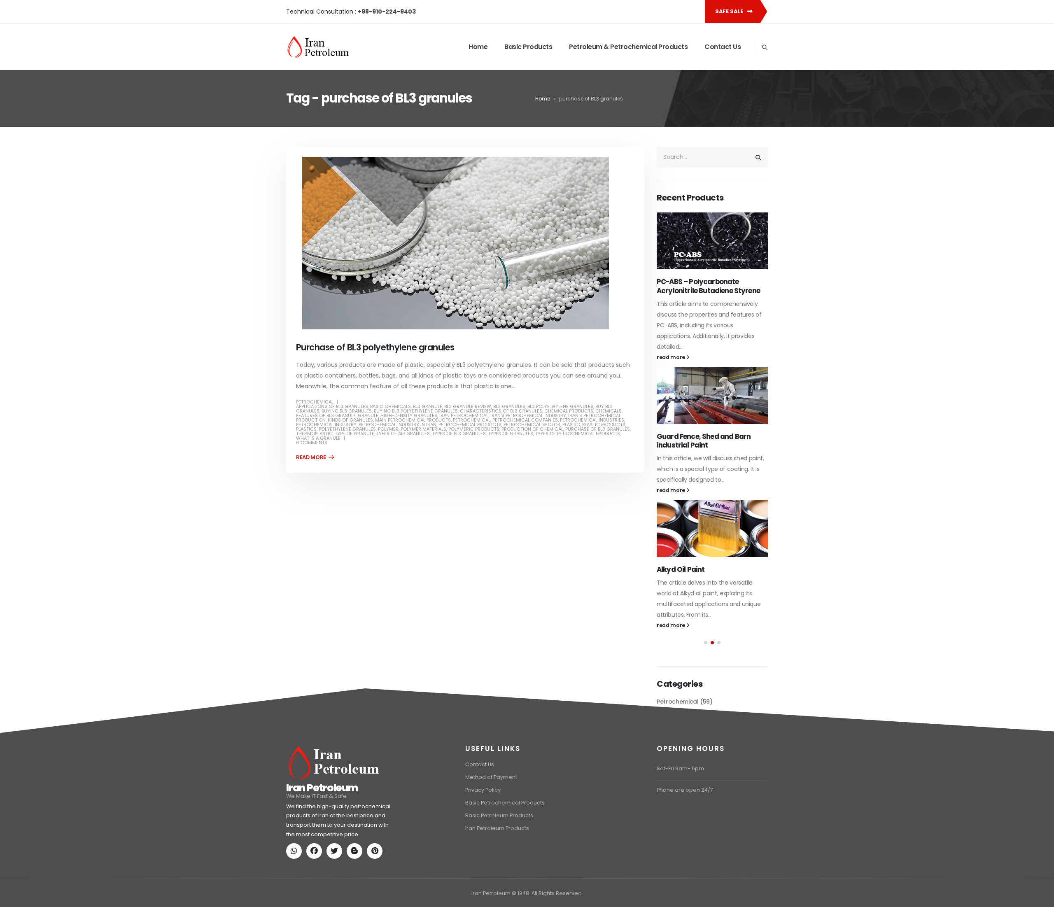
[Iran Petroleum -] (318, 46)
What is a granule (318, 438)
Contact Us (722, 46)
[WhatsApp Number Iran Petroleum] (295, 851)
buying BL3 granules (347, 411)
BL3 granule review (467, 406)
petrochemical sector (532, 424)
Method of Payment (491, 777)
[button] (705, 642)
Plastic (571, 424)
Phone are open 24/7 (685, 789)
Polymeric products (473, 429)
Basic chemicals (390, 406)
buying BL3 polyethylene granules (416, 411)
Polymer (388, 429)
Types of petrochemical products (577, 433)
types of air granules (403, 433)
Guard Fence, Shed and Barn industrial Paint (704, 440)
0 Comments (311, 442)
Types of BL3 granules (459, 433)
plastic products (603, 424)
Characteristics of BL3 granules (501, 411)
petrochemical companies (525, 420)
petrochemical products (469, 424)
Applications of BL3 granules (332, 406)
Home (478, 46)
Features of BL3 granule (326, 415)
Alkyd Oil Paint (680, 569)
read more (671, 357)
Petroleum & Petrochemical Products (628, 46)
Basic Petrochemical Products (505, 802)
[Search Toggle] (764, 47)
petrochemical (471, 420)
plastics (306, 429)
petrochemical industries (592, 420)
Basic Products (528, 46)
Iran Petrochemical (463, 415)
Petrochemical (314, 402)
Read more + (315, 457)
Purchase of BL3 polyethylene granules (375, 347)
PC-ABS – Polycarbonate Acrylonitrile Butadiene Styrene (708, 286)
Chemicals (608, 411)
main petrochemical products (413, 420)
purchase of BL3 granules (597, 429)
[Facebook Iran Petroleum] (315, 851)
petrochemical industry (326, 424)
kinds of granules (350, 420)
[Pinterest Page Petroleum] (376, 851)
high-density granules (408, 415)
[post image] (465, 243)
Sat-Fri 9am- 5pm (680, 768)
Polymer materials (423, 429)
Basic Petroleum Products (499, 815)
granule (368, 415)
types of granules (510, 433)
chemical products (568, 411)
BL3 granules (509, 406)
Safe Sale (729, 11)
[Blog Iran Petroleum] (356, 851)
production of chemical (532, 429)
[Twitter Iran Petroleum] (335, 851)
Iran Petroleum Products (497, 828)
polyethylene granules (347, 429)
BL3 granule (427, 406)
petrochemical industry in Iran (397, 424)
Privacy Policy (483, 789)
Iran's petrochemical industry (528, 415)
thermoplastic (314, 433)
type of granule (354, 433)
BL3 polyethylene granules (560, 406)
